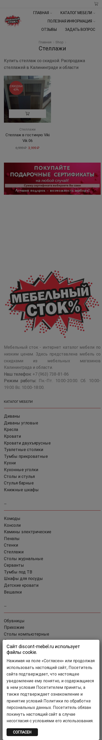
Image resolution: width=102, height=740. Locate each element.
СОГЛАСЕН (22, 732)
